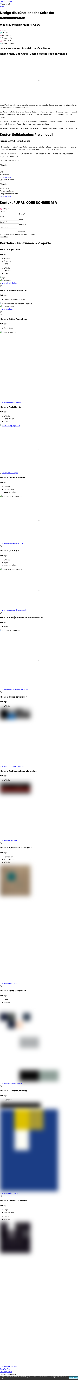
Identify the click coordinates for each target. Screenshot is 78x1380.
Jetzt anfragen (5, 177)
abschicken (4, 237)
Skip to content (6, 1)
